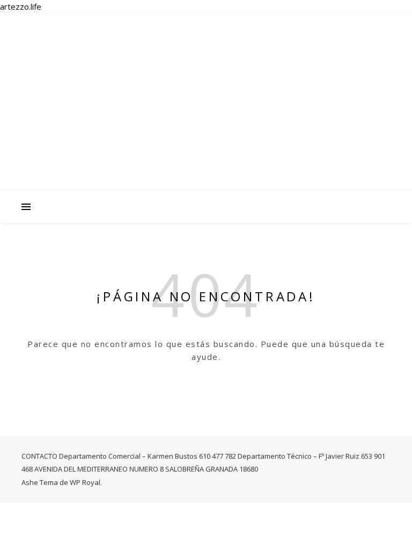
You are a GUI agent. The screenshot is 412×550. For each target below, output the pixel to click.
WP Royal (85, 482)
